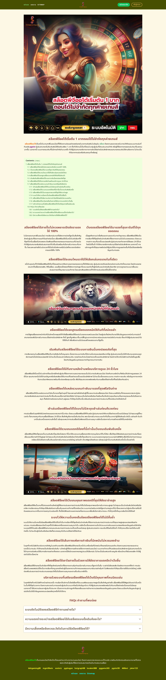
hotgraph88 (80, 668)
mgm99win (48, 668)
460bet (125, 668)
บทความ (33, 5)
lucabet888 (92, 668)
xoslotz (58, 668)
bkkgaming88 (34, 668)
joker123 (134, 668)
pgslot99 (116, 668)
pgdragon (68, 668)
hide (37, 161)
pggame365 (104, 668)
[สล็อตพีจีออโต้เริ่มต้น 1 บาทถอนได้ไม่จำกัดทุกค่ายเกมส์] (83, 4)
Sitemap (40, 5)
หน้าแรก (26, 5)
